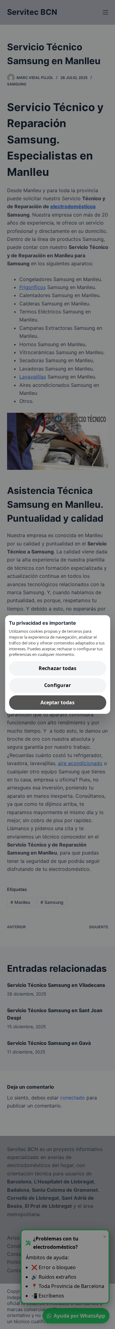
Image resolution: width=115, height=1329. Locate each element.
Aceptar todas (57, 702)
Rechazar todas (57, 668)
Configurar (57, 685)
